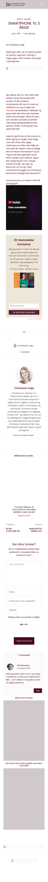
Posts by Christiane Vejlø (23, 435)
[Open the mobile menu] (42, 4)
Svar (38, 691)
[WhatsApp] (29, 338)
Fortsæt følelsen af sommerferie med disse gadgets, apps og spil (24, 509)
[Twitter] (19, 338)
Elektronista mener (24, 697)
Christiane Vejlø (26, 346)
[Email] (24, 338)
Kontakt (14, 839)
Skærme (20, 19)
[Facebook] (14, 338)
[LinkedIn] (34, 338)
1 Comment (25, 352)
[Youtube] (28, 873)
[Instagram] (20, 873)
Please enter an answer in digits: (24, 617)
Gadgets (27, 19)
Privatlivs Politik (30, 839)
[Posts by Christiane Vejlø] (15, 345)
